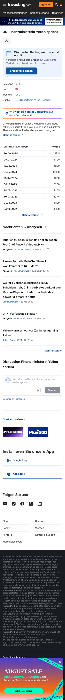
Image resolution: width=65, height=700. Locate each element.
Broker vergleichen (21, 70)
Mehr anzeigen (11, 135)
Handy (6, 527)
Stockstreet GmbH (23, 318)
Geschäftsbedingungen (14, 657)
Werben (39, 527)
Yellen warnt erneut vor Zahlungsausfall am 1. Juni (31, 333)
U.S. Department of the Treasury (33, 99)
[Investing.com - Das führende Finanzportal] (19, 5)
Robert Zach (9, 340)
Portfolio (7, 534)
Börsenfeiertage (39, 13)
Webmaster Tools (12, 541)
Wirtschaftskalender (15, 13)
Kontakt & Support (45, 534)
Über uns (40, 521)
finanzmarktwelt (22, 249)
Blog (5, 521)
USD (18, 94)
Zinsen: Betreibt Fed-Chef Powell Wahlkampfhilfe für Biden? (24, 264)
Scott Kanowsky (10, 301)
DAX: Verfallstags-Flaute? (20, 313)
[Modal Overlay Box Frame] (31, 679)
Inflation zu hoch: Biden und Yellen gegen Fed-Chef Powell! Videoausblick (30, 242)
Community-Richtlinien (14, 399)
